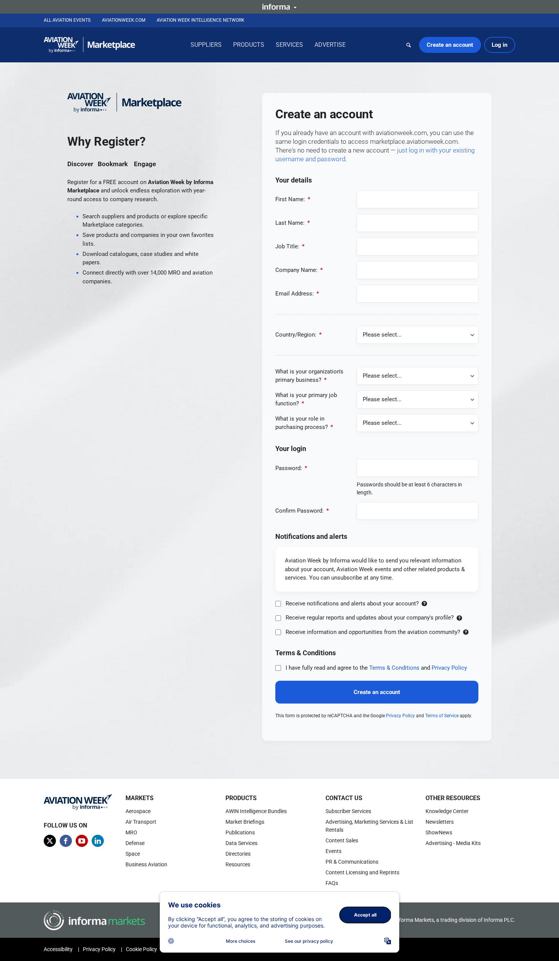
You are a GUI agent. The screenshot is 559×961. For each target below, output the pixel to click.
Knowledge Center (447, 811)
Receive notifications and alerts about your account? (352, 603)
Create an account (450, 44)
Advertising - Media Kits (453, 843)
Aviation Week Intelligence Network (201, 20)
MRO (131, 832)
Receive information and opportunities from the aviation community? (373, 632)
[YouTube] (82, 841)
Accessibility (58, 949)
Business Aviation (146, 864)
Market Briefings (245, 822)
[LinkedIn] (98, 841)
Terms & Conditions (394, 667)
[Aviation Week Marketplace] (89, 45)
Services (289, 44)
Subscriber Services (348, 811)
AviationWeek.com (123, 20)
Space (132, 854)
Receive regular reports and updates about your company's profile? (369, 617)
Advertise (330, 44)
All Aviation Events (67, 20)
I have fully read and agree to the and (375, 667)
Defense (135, 843)
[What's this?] (424, 603)
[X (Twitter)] (50, 841)
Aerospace (138, 811)
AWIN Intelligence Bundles (256, 811)
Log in (499, 44)
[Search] (408, 44)
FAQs (332, 883)
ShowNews (439, 832)
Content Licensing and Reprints (362, 872)
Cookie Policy (141, 949)
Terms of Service (442, 715)
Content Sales (342, 840)
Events (333, 851)
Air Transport (140, 822)
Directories (238, 854)
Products (248, 44)
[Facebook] (66, 841)
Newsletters (440, 822)
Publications (240, 832)
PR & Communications (352, 862)
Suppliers (206, 44)
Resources (238, 864)
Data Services (241, 843)
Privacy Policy (449, 667)
